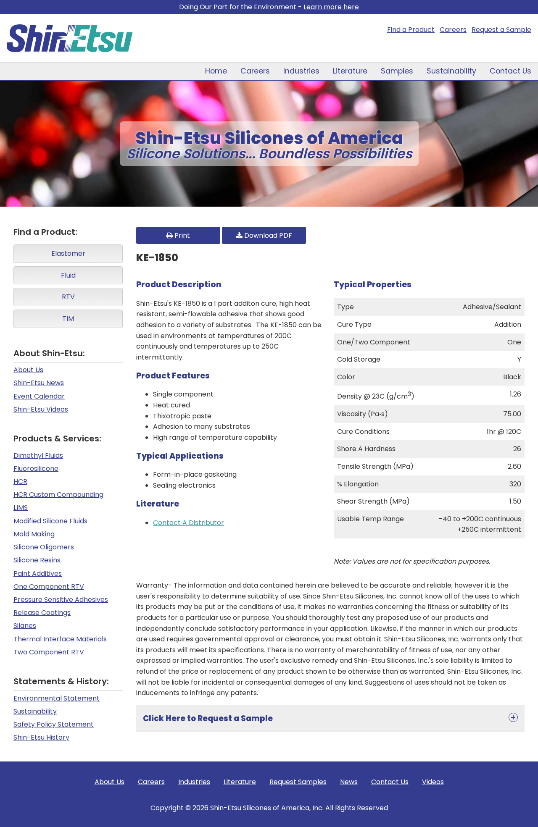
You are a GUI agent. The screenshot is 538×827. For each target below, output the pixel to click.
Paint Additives (37, 574)
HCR (20, 482)
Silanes (24, 626)
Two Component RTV (48, 652)
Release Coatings (42, 613)
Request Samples (298, 782)
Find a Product (411, 29)
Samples (397, 71)
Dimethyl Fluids (38, 455)
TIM (68, 318)
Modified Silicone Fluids (50, 521)
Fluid (68, 275)
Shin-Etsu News (38, 383)
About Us (28, 370)
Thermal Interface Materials (60, 639)
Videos (433, 782)
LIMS (20, 508)
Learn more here (331, 7)
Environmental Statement (56, 698)
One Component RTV (48, 587)
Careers (453, 29)
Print (181, 235)
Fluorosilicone (35, 469)
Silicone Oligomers (43, 547)
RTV (68, 297)
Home (216, 71)
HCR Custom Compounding (58, 495)
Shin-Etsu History (41, 737)
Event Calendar (39, 396)
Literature (350, 71)
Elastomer (68, 253)
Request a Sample (501, 29)
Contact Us (510, 71)
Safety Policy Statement (53, 724)
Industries (301, 71)
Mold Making (34, 534)
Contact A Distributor (188, 523)
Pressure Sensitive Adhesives (60, 600)
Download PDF (267, 235)
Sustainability (451, 71)
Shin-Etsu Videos (40, 409)
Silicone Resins (37, 560)
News (349, 782)
